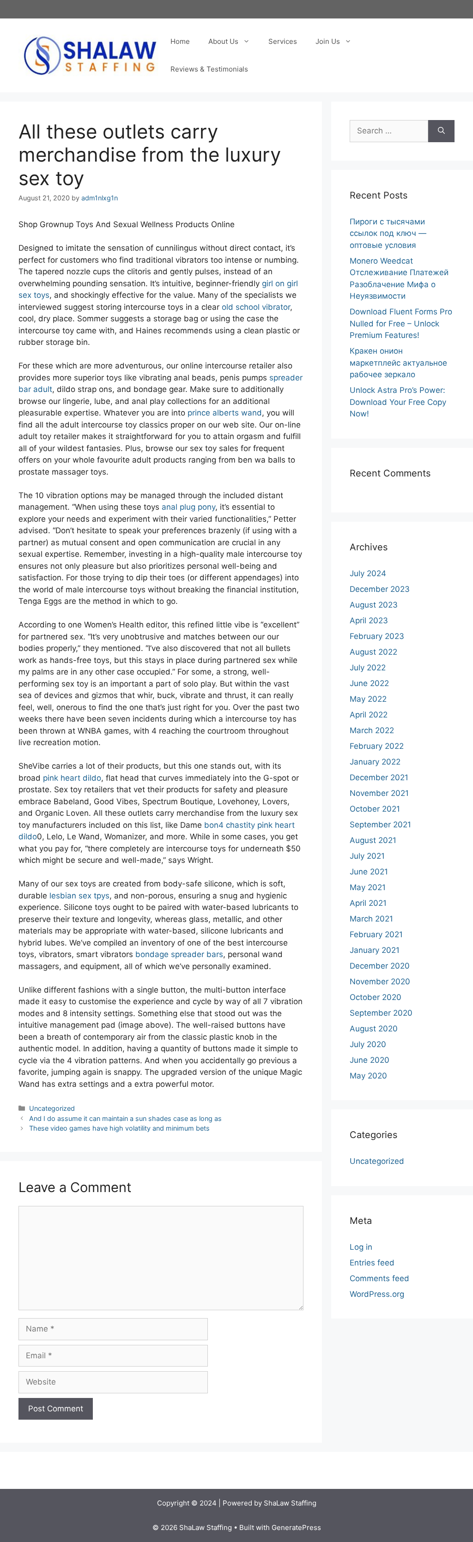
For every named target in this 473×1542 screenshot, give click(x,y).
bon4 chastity (229, 825)
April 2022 (369, 714)
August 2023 (374, 604)
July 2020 (368, 1044)
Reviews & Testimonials (209, 69)
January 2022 (375, 761)
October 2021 (375, 808)
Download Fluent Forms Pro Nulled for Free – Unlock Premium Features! (401, 323)
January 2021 (375, 950)
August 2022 (373, 652)
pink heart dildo (72, 778)
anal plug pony (188, 507)
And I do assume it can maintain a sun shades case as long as (125, 1118)
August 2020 (374, 1028)
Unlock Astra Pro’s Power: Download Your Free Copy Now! (398, 402)
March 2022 (372, 730)
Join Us (327, 41)
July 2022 (368, 667)
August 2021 (373, 840)
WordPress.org (377, 1294)
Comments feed (379, 1278)
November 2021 (379, 793)
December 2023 (380, 589)
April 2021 (368, 903)
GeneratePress (296, 1527)
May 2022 (368, 699)
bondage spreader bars (179, 954)
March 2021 (371, 918)
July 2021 (367, 856)
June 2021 (369, 871)
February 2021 (376, 934)
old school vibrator (256, 307)
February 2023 (377, 636)
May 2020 (368, 1075)
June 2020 (369, 1060)
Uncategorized (52, 1108)
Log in (361, 1247)
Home (180, 41)
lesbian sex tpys (79, 895)
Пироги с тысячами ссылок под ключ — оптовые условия (388, 233)
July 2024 (368, 573)
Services (282, 41)
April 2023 (369, 620)
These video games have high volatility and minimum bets (119, 1128)
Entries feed (372, 1262)
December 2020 (380, 965)
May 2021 (368, 887)
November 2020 (380, 981)
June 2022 (369, 683)
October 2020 (375, 997)
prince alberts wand (225, 412)
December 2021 (379, 777)
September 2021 (380, 824)
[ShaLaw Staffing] (89, 55)
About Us (223, 41)
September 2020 (381, 1013)
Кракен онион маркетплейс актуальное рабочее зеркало (398, 362)
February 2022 (377, 746)
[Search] (441, 131)
